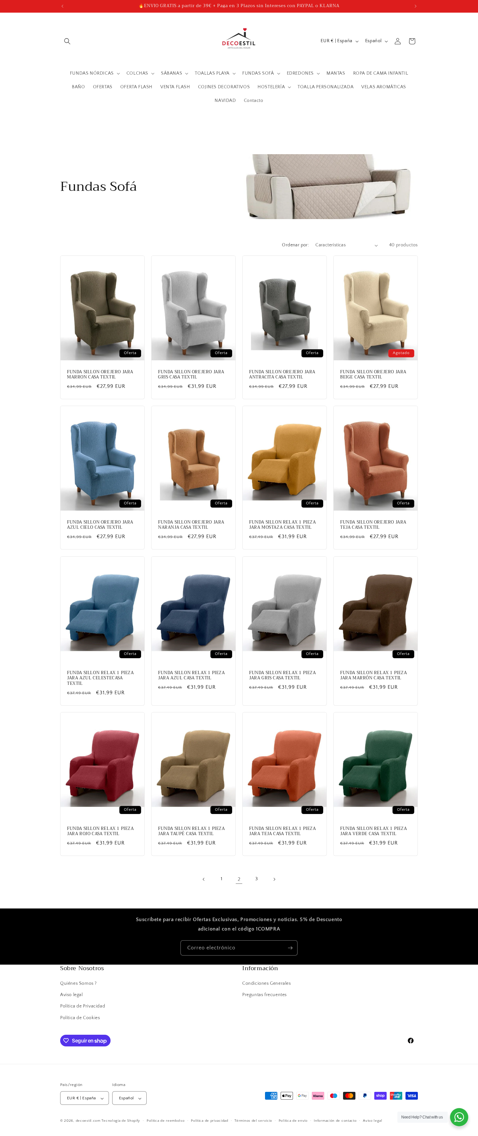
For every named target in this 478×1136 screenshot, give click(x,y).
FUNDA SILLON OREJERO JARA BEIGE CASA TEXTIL (373, 374)
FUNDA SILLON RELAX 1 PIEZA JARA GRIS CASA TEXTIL (282, 675)
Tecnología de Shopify (120, 1121)
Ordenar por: (295, 245)
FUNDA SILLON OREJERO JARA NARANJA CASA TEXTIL (191, 525)
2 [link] (239, 879)
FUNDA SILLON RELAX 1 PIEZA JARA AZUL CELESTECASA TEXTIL (100, 678)
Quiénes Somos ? (78, 983)
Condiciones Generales (266, 983)
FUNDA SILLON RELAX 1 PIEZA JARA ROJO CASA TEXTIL (100, 831)
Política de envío (293, 1121)
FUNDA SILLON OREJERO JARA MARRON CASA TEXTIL (100, 374)
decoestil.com (88, 1121)
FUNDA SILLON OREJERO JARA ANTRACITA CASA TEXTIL (282, 374)
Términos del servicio (253, 1121)
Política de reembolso (166, 1121)
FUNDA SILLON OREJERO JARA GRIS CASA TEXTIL (191, 374)
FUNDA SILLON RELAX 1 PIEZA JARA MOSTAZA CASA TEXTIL (282, 525)
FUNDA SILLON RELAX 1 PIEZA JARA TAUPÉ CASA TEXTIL (191, 831)
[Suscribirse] (290, 948)
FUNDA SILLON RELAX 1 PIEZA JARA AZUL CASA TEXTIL (191, 675)
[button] (67, 41)
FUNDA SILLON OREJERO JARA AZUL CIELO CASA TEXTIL (100, 525)
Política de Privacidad (82, 1006)
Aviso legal (71, 995)
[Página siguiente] (274, 879)
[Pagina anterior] (204, 879)
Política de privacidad (209, 1121)
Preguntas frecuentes (264, 995)
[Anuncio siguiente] (415, 6)
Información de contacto (335, 1121)
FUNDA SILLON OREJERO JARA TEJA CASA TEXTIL (373, 525)
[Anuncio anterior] (62, 6)
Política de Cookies (80, 1017)
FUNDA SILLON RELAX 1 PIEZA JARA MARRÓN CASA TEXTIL (373, 675)
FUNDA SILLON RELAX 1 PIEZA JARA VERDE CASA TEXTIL (373, 831)
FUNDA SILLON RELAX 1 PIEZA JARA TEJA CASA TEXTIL (282, 831)
